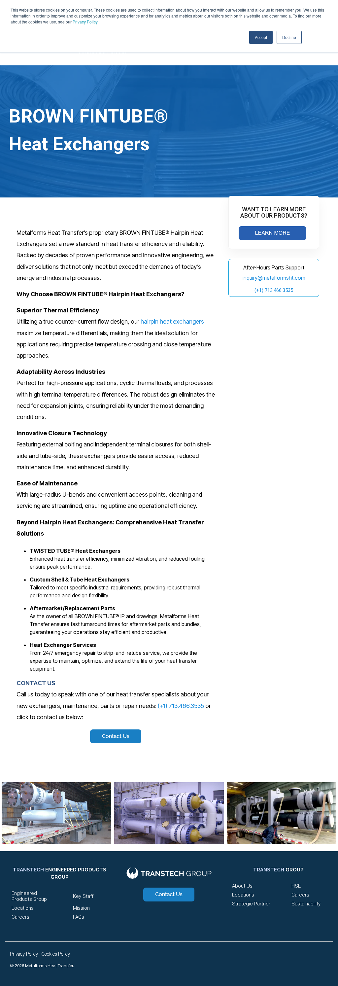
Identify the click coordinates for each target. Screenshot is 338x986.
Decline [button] (289, 37)
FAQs (78, 917)
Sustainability (306, 904)
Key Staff (83, 896)
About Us (242, 886)
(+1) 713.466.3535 (181, 705)
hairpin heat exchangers (172, 321)
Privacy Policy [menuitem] (24, 954)
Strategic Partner (251, 904)
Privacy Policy (85, 21)
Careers (20, 917)
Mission (81, 908)
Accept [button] (261, 37)
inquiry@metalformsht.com (274, 277)
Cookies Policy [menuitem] (55, 954)
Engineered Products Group (29, 896)
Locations (23, 908)
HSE (296, 886)
